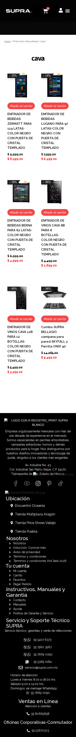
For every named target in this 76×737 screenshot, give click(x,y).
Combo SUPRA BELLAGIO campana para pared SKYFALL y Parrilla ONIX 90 (54, 336)
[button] (67, 11)
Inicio (7, 41)
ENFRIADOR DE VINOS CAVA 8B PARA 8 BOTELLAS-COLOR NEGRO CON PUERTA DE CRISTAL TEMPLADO (54, 237)
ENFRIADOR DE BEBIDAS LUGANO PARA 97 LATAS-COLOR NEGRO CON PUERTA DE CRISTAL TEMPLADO (54, 131)
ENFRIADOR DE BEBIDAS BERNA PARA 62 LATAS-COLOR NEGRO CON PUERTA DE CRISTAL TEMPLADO (20, 235)
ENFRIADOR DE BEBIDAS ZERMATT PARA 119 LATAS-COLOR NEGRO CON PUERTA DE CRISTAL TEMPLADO (20, 131)
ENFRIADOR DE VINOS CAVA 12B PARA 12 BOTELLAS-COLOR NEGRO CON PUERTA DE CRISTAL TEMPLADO (20, 344)
